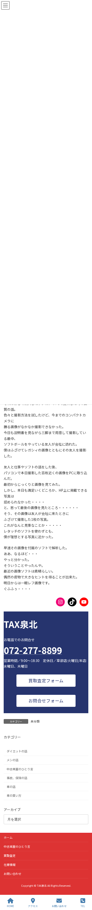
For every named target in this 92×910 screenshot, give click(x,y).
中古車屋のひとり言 (20, 769)
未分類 (35, 721)
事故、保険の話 (17, 777)
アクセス (33, 906)
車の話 (11, 786)
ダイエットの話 (17, 751)
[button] (46, 680)
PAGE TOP (84, 887)
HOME (10, 906)
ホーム (8, 837)
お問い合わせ (12, 874)
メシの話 (12, 760)
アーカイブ (12, 809)
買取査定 (9, 855)
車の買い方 (14, 795)
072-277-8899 (33, 650)
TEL (83, 906)
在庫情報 (9, 864)
